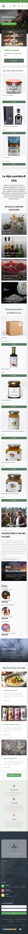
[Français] (26, 1)
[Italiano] (20, 1)
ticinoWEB (3, 926)
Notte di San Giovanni (10, 758)
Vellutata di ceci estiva (10, 690)
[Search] (22, 6)
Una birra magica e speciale (11, 724)
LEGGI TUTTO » (6, 700)
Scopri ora (14, 60)
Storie (2, 873)
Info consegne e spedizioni (6, 919)
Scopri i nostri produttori (10, 559)
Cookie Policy (18, 921)
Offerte (3, 868)
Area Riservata (17, 925)
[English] (22, 1)
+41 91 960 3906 (9, 891)
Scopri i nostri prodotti (8, 23)
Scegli (14, 164)
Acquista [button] (14, 101)
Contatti (3, 877)
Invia (14, 913)
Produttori (3, 870)
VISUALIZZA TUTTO (14, 775)
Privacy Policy (10, 921)
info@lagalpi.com (9, 896)
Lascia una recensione (6, 589)
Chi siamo (3, 875)
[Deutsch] (24, 1)
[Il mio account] (18, 6)
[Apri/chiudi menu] (26, 6)
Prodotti (3, 866)
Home (2, 863)
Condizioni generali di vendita (21, 919)
